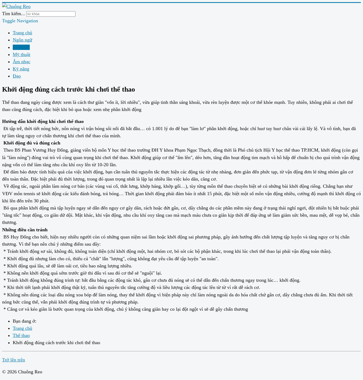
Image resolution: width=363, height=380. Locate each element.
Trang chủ (22, 32)
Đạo (17, 76)
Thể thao (21, 47)
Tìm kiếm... (13, 13)
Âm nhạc (21, 61)
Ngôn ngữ (22, 39)
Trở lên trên (13, 359)
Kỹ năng (21, 68)
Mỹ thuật (21, 54)
